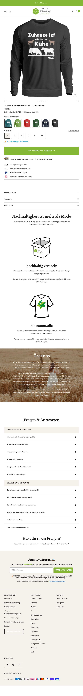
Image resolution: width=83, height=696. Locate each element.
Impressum (8, 599)
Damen (33, 607)
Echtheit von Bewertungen (14, 622)
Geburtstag (35, 627)
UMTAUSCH (8, 205)
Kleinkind (34, 603)
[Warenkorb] (77, 12)
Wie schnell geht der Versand (17, 452)
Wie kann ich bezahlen (15, 459)
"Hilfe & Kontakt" (63, 544)
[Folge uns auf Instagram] (13, 665)
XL (35, 136)
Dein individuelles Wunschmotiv (18, 527)
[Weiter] (78, 101)
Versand (30, 112)
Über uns (34, 648)
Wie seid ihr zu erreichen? (16, 474)
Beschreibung (10, 193)
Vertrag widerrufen (14, 631)
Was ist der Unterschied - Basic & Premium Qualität (26, 512)
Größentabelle (74, 131)
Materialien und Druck (15, 520)
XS (7, 136)
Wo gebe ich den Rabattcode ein (19, 467)
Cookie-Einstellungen (12, 618)
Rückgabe (60, 603)
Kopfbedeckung (36, 615)
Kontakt (7, 626)
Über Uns (60, 607)
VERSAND (8, 199)
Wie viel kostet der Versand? (17, 444)
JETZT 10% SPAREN (63, 570)
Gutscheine (35, 636)
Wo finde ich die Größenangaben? (19, 497)
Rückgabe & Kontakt (38, 644)
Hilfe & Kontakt (62, 599)
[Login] (73, 12)
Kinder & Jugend (36, 599)
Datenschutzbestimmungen (57, 581)
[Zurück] (5, 101)
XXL (42, 136)
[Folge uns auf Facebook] (7, 665)
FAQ (32, 652)
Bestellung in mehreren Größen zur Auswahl (23, 490)
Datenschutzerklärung (12, 603)
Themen (33, 623)
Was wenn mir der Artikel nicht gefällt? (21, 437)
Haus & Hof (35, 619)
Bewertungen (35, 640)
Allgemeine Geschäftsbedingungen (12, 612)
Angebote (34, 631)
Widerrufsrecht (9, 607)
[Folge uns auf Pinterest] (19, 665)
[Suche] (10, 12)
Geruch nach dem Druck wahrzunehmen (21, 505)
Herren (33, 611)
